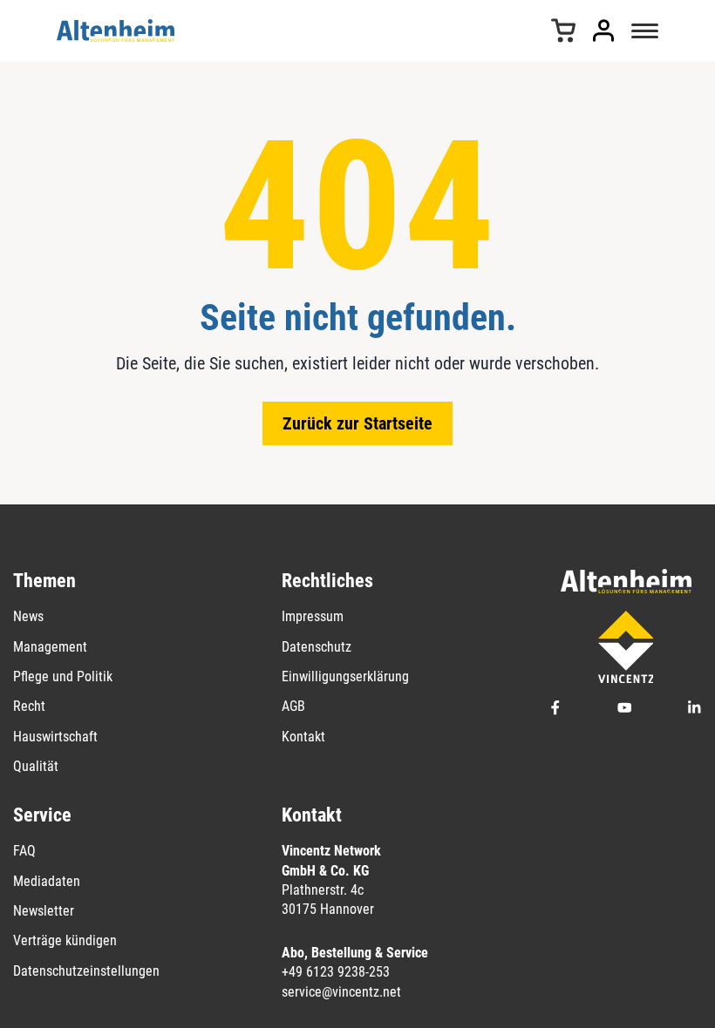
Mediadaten (46, 881)
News (28, 616)
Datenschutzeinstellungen (86, 971)
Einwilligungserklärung (345, 676)
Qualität (35, 766)
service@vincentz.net (341, 992)
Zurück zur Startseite (357, 423)
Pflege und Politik (62, 676)
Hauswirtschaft (55, 736)
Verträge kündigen (65, 940)
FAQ (24, 850)
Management (50, 647)
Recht (29, 706)
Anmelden (603, 30)
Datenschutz (316, 647)
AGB (293, 706)
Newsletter (43, 911)
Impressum (313, 616)
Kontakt (303, 736)
